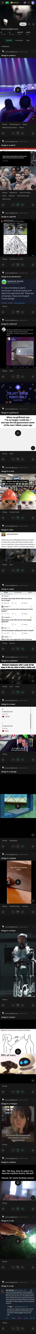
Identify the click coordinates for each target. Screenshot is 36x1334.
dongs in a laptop (8, 858)
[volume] (33, 119)
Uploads (9, 40)
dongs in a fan (7, 530)
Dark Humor (7, 199)
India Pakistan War (23, 196)
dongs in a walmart (9, 661)
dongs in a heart (8, 1017)
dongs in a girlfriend (9, 412)
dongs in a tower (8, 704)
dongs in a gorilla (8, 216)
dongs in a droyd (8, 930)
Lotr (11, 564)
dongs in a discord (9, 324)
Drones (12, 643)
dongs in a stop (7, 471)
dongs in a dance (8, 55)
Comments (19, 40)
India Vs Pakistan (25, 192)
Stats (28, 40)
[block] (33, 51)
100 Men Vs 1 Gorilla (16, 259)
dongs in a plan (7, 589)
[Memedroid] (7, 3)
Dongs (5, 124)
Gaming (25, 906)
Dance (22, 127)
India (4, 196)
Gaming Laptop (15, 906)
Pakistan (12, 196)
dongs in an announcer (11, 276)
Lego (17, 686)
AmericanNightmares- (11, 52)
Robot (25, 124)
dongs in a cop (7, 1286)
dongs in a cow (7, 1221)
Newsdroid (13, 192)
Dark (11, 371)
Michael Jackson (15, 124)
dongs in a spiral (8, 145)
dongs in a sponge (9, 771)
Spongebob (13, 840)
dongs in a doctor (8, 1162)
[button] (28, 2)
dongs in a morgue (9, 1103)
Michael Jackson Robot (10, 127)
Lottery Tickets (14, 512)
